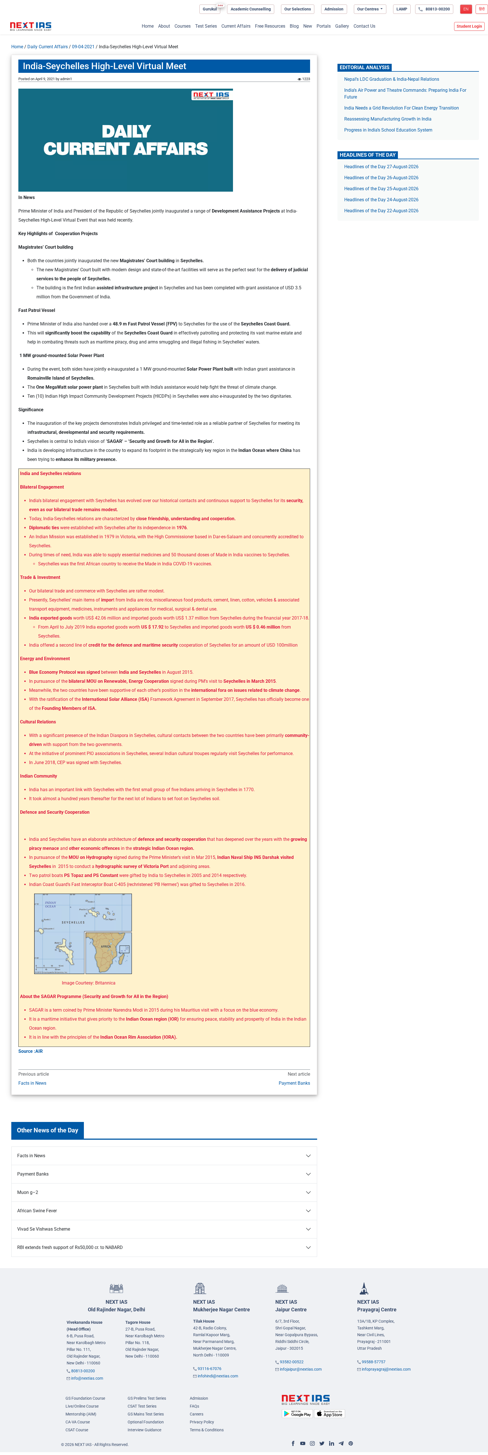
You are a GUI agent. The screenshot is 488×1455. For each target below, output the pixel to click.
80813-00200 (83, 1371)
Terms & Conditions (207, 1430)
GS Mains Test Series (146, 1414)
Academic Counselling (251, 9)
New (307, 26)
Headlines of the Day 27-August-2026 (381, 166)
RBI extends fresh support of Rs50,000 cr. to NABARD (70, 1247)
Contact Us (364, 26)
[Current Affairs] (30, 26)
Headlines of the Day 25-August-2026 (381, 188)
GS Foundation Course (85, 1398)
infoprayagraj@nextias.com (386, 1369)
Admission (333, 9)
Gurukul (210, 9)
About (164, 26)
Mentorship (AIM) (81, 1414)
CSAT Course (77, 1430)
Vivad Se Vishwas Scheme (43, 1229)
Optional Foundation (146, 1422)
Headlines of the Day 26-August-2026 (381, 177)
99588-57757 (373, 1362)
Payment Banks (294, 1083)
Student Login (469, 26)
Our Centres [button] (368, 9)
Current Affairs (235, 26)
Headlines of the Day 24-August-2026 (381, 199)
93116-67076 (209, 1368)
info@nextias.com (87, 1378)
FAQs (194, 1406)
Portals (324, 26)
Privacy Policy (202, 1422)
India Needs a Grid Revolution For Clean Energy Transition (401, 108)
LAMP (401, 9)
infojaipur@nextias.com (301, 1369)
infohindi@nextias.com (218, 1376)
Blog (294, 26)
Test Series (206, 26)
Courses (183, 26)
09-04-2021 (83, 46)
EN (466, 9)
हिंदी (482, 9)
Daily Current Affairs (47, 46)
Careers (196, 1414)
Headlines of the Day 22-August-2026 (381, 210)
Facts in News (32, 1083)
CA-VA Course (78, 1422)
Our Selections (297, 9)
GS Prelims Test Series (147, 1398)
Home (148, 26)
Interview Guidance (144, 1430)
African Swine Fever (37, 1210)
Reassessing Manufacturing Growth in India (388, 119)
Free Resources (270, 26)
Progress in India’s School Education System (388, 130)
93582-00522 (292, 1362)
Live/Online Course (82, 1406)
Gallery (342, 26)
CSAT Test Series (142, 1406)
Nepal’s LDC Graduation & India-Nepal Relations (391, 79)
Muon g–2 (27, 1192)
